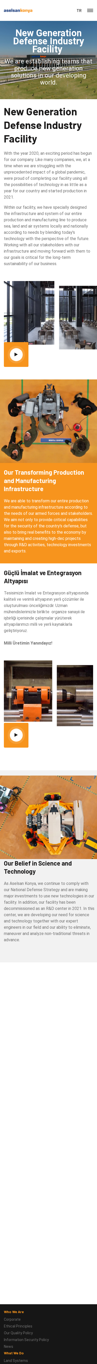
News (8, 1346)
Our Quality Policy (18, 1333)
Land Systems (16, 1361)
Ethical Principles (18, 1326)
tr (79, 10)
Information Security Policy (26, 1340)
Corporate (12, 1319)
